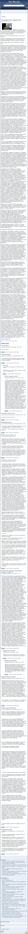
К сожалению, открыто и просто (8, 460)
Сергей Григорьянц (5, 339)
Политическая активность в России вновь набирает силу (14, 899)
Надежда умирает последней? (8, 676)
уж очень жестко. (5, 345)
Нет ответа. (5, 365)
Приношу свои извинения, (10, 660)
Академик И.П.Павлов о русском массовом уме (12, 913)
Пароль (3, 925)
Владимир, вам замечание (9, 650)
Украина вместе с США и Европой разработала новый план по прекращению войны (13, 874)
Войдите (2, 340)
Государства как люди (6, 829)
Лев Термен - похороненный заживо (10, 901)
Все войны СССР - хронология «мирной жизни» (12, 914)
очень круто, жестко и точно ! (8, 413)
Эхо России (14, 1)
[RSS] (26, 933)
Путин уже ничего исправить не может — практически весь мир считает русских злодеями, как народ (14, 911)
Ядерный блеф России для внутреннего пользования (13, 900)
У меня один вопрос (6, 354)
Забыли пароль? (5, 929)
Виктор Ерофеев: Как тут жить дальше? (10, 903)
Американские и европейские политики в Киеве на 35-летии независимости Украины (13, 863)
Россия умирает (5, 878)
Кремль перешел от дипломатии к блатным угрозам (13, 861)
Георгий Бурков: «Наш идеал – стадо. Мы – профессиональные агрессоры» (11, 909)
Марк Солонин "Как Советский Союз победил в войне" (13, 904)
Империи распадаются (6, 422)
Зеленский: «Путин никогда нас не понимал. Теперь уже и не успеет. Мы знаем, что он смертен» (14, 872)
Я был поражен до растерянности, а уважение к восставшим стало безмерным (12, 892)
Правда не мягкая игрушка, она (8, 435)
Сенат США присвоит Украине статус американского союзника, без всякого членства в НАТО (13, 887)
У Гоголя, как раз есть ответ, (11, 376)
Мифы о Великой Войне (7, 880)
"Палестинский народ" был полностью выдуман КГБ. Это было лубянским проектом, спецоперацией (14, 917)
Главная (3, 16)
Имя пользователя (5, 921)
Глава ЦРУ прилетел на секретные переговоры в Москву (14, 864)
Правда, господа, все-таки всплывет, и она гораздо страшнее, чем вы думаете (13, 895)
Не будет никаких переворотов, (8, 707)
